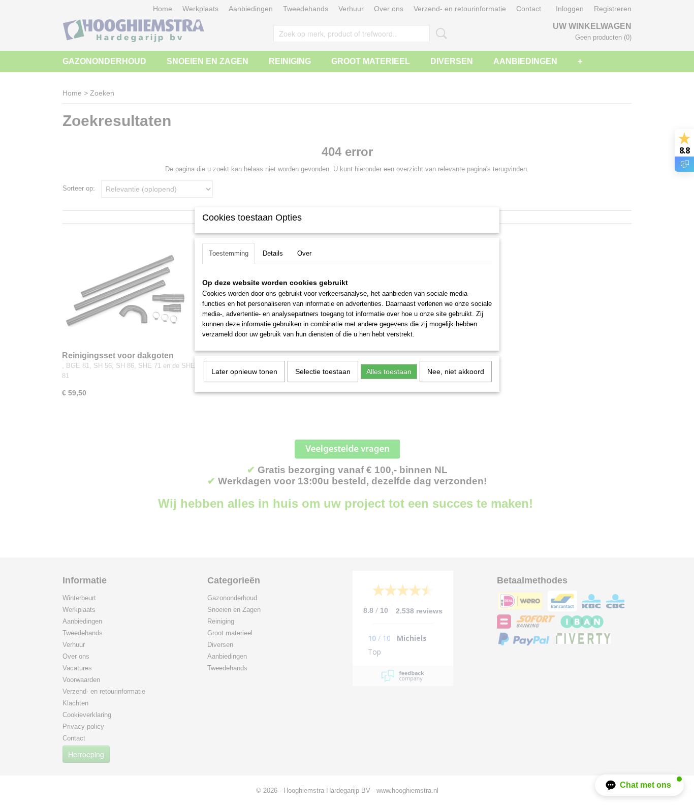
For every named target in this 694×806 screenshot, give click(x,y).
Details (273, 253)
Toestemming (228, 253)
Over (304, 253)
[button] (639, 785)
